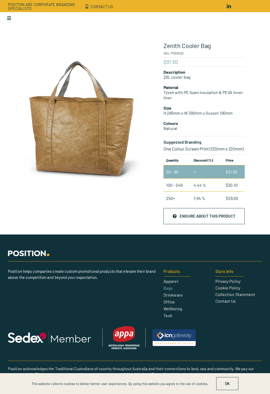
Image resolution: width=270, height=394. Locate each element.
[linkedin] (229, 6)
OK (227, 383)
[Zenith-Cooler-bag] (83, 120)
